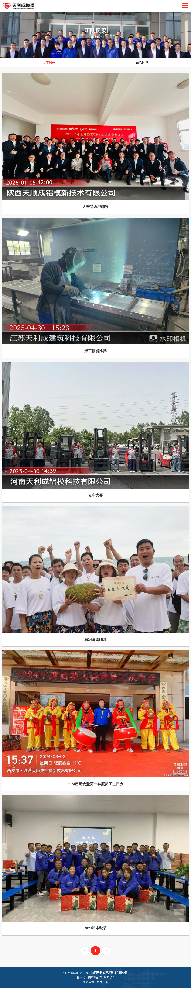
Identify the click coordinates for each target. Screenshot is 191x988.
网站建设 (88, 982)
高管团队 (142, 62)
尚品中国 (102, 982)
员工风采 (48, 62)
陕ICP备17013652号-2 (101, 977)
